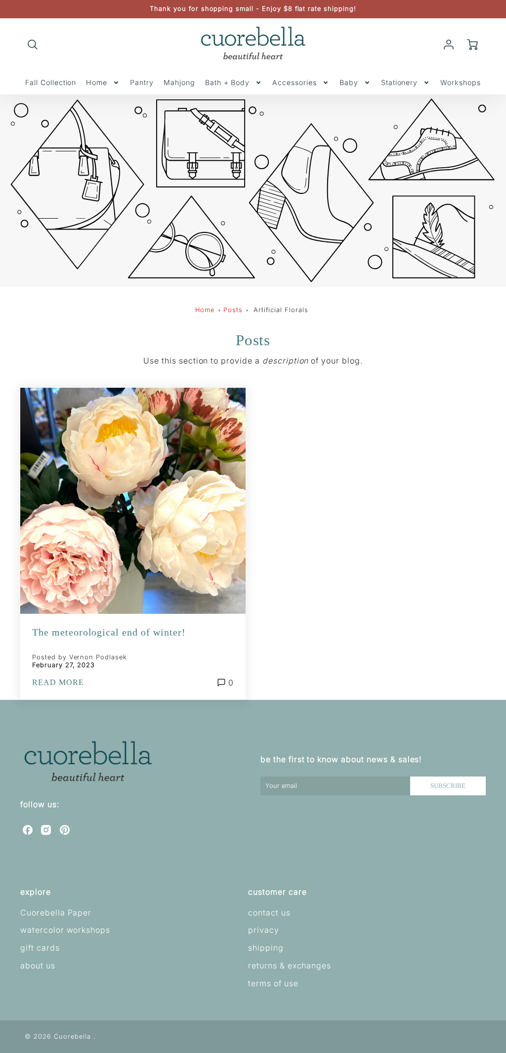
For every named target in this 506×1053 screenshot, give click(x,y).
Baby (348, 82)
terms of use (273, 983)
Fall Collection (50, 82)
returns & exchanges (289, 965)
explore (35, 892)
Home (96, 82)
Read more (58, 682)
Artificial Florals (280, 310)
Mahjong (179, 82)
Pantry (142, 82)
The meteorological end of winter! (109, 632)
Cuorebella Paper (55, 912)
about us (37, 965)
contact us (269, 912)
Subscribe (447, 785)
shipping (266, 948)
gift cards (40, 948)
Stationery (399, 82)
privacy (263, 930)
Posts (233, 310)
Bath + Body (227, 82)
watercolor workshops (65, 930)
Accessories (294, 82)
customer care (277, 892)
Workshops (460, 82)
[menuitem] (50, 83)
